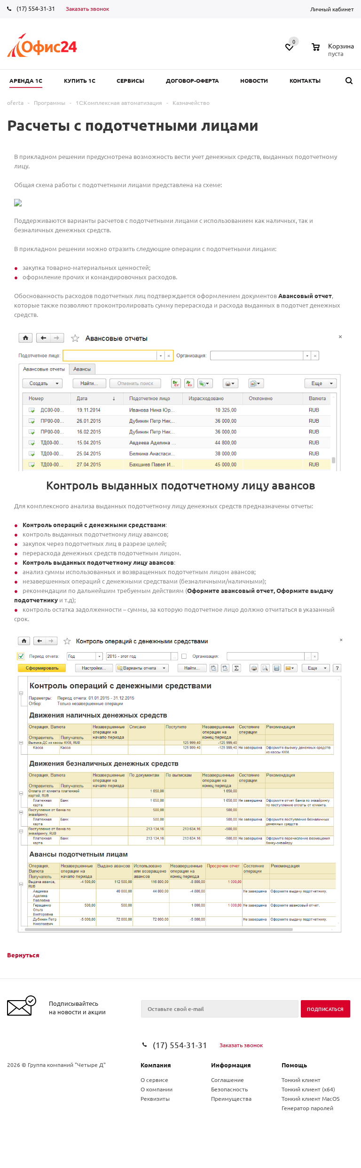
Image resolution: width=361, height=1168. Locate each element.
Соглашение (227, 1079)
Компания (156, 1065)
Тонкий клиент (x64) (308, 1089)
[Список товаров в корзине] (334, 52)
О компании (157, 1089)
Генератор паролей (307, 1108)
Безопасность (229, 1089)
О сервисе (154, 1079)
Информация (231, 1065)
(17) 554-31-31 (35, 8)
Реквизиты (155, 1098)
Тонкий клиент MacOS (310, 1098)
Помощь (294, 1065)
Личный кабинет (332, 9)
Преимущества (231, 1098)
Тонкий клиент (301, 1079)
